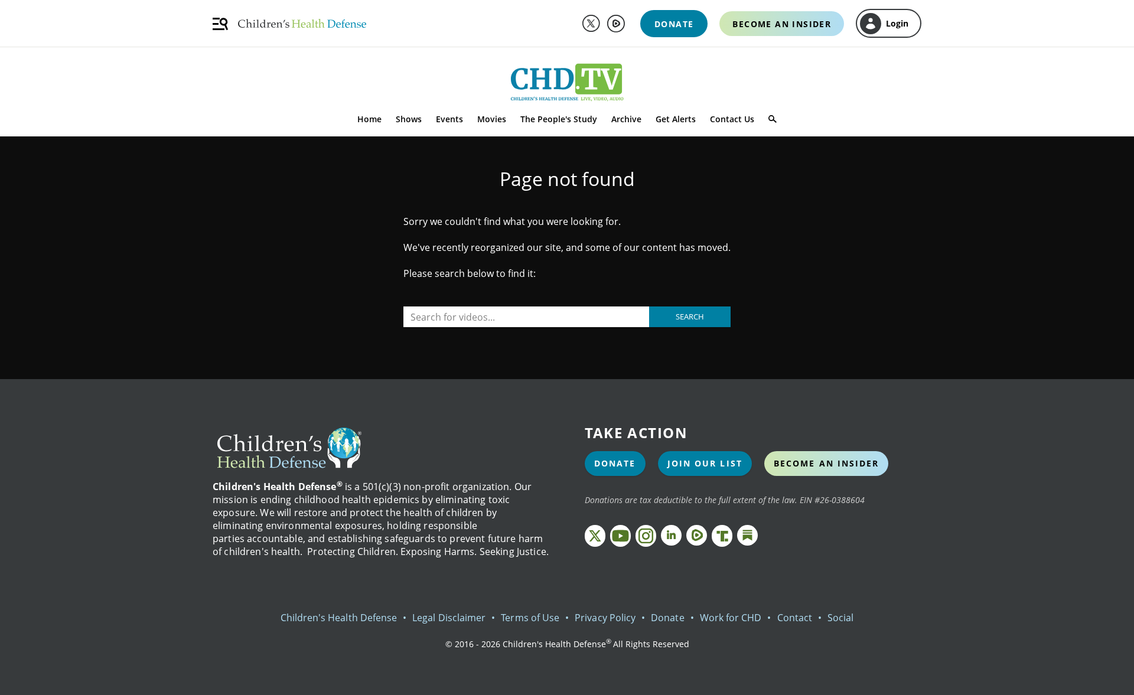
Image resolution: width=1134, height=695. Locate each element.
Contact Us (732, 119)
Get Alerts (676, 119)
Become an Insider (826, 463)
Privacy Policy (605, 617)
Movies (491, 119)
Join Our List (704, 463)
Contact (794, 617)
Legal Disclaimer (448, 617)
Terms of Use (530, 617)
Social (840, 617)
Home (369, 119)
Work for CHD (731, 617)
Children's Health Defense (339, 617)
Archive (626, 119)
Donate (615, 463)
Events (449, 119)
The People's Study (558, 119)
